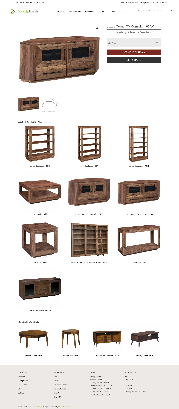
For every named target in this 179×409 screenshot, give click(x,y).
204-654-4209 (130, 379)
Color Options (144, 3)
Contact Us (163, 3)
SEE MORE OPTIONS (134, 52)
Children (123, 11)
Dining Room (23, 380)
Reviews (155, 3)
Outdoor (112, 11)
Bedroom (60, 11)
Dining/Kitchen (75, 11)
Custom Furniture (132, 3)
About (122, 3)
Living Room (90, 11)
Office (102, 11)
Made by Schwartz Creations (134, 32)
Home (56, 376)
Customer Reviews (61, 385)
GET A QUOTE (134, 59)
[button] (97, 28)
